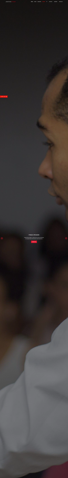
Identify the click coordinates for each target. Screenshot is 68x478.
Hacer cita (34, 241)
